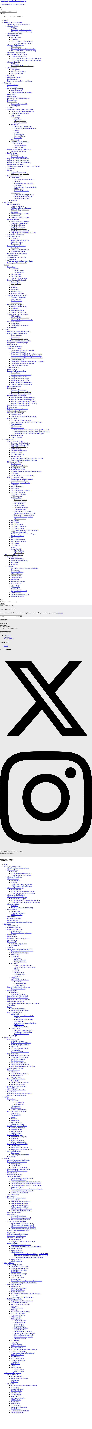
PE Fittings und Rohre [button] (14, 462)
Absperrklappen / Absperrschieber (22, 479)
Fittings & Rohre (9, 1263)
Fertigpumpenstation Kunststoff (21, 375)
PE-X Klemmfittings (17, 454)
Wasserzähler (11, 259)
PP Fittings (14, 963)
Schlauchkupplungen (17, 596)
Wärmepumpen (16, 274)
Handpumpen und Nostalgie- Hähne (19, 341)
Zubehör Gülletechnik (21, 191)
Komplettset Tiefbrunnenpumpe (17, 343)
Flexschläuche (15, 215)
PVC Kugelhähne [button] (16, 498)
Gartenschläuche (16, 577)
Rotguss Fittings (16, 456)
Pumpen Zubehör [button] (12, 418)
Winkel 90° (18, 138)
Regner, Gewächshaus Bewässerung (18, 987)
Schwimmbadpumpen (14, 1151)
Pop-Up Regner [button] (12, 153)
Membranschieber (20, 519)
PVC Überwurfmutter (18, 539)
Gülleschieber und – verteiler (23, 183)
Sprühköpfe (14, 155)
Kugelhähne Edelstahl (18, 225)
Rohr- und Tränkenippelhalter (24, 195)
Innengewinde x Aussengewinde (24, 513)
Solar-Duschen (19, 272)
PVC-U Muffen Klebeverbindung (22, 41)
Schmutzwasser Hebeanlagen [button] (16, 396)
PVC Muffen (15, 521)
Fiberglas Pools (16, 284)
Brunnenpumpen (16, 335)
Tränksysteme (15, 1028)
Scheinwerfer (15, 289)
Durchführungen (12, 79)
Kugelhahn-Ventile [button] (13, 219)
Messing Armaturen (13, 1070)
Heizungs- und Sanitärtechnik (17, 263)
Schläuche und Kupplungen (12, 1373)
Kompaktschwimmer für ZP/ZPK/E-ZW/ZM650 (26, 422)
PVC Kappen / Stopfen (18, 494)
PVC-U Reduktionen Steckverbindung (23, 51)
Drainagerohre (15, 70)
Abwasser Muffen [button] (13, 35)
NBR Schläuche (16, 583)
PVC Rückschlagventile (18, 532)
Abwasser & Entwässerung (12, 866)
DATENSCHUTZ (9, 638)
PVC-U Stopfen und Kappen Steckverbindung (26, 60)
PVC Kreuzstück (16, 496)
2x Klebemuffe (19, 504)
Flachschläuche (16, 576)
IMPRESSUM (8, 637)
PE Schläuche (15, 585)
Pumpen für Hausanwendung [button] (16, 371)
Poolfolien (14, 288)
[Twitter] (46, 744)
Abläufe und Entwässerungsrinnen (18, 24)
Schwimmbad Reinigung (15, 1135)
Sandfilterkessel (16, 303)
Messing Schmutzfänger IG (20, 240)
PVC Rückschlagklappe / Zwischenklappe (24, 530)
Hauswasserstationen (14, 386)
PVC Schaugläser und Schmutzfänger (23, 534)
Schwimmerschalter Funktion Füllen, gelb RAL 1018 (31, 430)
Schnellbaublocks (16, 291)
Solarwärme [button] (15, 269)
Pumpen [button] (6, 329)
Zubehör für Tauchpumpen (19, 365)
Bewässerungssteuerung (15, 929)
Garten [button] (9, 170)
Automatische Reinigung (19, 306)
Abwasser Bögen (12, 870)
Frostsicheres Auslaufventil (19, 223)
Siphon (13, 547)
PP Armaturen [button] (15, 117)
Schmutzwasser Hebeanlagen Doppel (23, 397)
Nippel (16, 132)
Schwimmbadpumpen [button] (14, 322)
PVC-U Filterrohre (17, 73)
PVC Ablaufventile (17, 486)
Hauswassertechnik (13, 1039)
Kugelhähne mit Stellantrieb (20, 231)
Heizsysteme (11, 1099)
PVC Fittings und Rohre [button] (15, 477)
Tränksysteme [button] (15, 193)
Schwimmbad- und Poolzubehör (17, 1144)
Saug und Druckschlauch (19, 591)
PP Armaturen (15, 956)
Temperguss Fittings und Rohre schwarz (24, 460)
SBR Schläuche (16, 593)
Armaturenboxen (12, 85)
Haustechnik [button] (8, 202)
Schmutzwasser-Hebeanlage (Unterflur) (24, 403)
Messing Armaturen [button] (13, 236)
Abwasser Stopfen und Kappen (17, 897)
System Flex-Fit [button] (16, 549)
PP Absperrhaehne (20, 121)
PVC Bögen (15, 488)
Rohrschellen (15, 248)
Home (6, 20)
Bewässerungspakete (14, 87)
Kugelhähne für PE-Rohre (19, 466)
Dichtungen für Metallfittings (20, 443)
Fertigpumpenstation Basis (19, 377)
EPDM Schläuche (16, 574)
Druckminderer (12, 96)
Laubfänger (14, 485)
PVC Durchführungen (18, 492)
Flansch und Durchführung (23, 126)
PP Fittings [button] (14, 124)
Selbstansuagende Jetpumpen (16, 411)
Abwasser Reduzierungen (15, 888)
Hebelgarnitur (18, 185)
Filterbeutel (14, 308)
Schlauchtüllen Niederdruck (20, 980)
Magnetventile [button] (12, 102)
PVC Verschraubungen (18, 541)
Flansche (17, 181)
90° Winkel (18, 143)
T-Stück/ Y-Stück (19, 147)
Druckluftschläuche (17, 572)
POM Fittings (15, 115)
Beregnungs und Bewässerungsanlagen (12, 4)
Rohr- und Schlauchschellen (16, 1079)
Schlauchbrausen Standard (19, 560)
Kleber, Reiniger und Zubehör (20, 483)
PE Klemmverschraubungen (20, 113)
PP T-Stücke (15, 64)
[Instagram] (46, 850)
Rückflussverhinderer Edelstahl (21, 208)
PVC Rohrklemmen (17, 528)
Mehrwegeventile (16, 299)
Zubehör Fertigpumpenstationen (21, 384)
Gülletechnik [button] (15, 178)
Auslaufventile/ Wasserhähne (20, 221)
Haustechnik (8, 1037)
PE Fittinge (14, 473)
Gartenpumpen (15, 337)
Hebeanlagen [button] (11, 388)
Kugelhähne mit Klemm (19, 229)
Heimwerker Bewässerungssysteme (18, 98)
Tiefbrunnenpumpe (13, 367)
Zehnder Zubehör (16, 437)
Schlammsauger (16, 414)
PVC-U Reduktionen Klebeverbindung (23, 49)
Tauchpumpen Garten (14, 1176)
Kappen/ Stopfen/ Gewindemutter (25, 128)
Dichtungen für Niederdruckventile (22, 111)
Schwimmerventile (17, 435)
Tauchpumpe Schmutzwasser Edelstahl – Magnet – (27, 361)
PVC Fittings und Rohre (14, 1299)
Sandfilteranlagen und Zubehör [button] (17, 295)
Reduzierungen (19, 134)
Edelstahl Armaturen (17, 206)
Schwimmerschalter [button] (17, 428)
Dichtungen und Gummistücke (24, 179)
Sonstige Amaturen (20, 123)
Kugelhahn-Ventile (13, 1054)
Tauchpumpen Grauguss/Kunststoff (22, 350)
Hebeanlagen (11, 1214)
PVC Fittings (15, 140)
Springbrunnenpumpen (14, 346)
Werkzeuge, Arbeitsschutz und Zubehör (20, 261)
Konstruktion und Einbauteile (16, 1111)
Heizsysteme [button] (11, 267)
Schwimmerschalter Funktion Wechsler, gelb (29, 433)
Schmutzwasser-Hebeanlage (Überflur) (23, 401)
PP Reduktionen (16, 47)
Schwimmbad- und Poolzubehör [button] (17, 314)
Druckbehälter (15, 373)
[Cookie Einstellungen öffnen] (13, 1428)
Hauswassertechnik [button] (13, 204)
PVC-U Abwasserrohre (18, 71)
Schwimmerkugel (16, 426)
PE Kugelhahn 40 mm (18, 469)
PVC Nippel (15, 522)
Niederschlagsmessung (18, 172)
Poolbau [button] (6, 265)
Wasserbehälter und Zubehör (16, 257)
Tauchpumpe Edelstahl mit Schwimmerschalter (26, 356)
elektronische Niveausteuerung (21, 420)
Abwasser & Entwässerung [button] (13, 22)
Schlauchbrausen (12, 1375)
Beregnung (7, 924)
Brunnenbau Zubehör (14, 77)
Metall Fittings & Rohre (14, 1265)
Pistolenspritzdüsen (17, 559)
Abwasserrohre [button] (12, 68)
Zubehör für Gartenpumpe (19, 339)
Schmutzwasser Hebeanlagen (16, 1221)
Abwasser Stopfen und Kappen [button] (17, 54)
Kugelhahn (17, 119)
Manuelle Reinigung (17, 310)
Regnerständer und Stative (15, 164)
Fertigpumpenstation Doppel (20, 378)
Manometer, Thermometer (15, 234)
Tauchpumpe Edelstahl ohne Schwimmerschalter (26, 358)
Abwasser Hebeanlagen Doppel (21, 392)
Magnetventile (11, 942)
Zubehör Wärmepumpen (19, 278)
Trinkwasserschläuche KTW (20, 594)
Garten (9, 1007)
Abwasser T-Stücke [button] (13, 62)
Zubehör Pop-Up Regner (19, 157)
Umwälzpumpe (12, 369)
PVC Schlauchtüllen (17, 536)
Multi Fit (10, 107)
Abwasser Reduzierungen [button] (15, 45)
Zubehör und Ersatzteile (18, 312)
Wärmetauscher (16, 276)
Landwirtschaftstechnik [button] (14, 176)
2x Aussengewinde (20, 500)
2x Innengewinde (20, 502)
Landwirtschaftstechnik (14, 1012)
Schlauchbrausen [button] (12, 557)
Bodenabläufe (15, 282)
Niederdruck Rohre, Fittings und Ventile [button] (20, 109)
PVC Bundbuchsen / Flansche (20, 490)
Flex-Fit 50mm (19, 551)
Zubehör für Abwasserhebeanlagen (18, 405)
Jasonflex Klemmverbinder (19, 481)
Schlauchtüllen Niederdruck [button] (20, 142)
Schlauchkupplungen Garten (20, 174)
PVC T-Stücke (15, 538)
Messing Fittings (16, 452)
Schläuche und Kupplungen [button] (13, 555)
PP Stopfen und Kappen (18, 56)
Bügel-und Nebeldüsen (18, 151)
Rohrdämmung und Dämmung (17, 253)
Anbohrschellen (16, 464)
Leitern (13, 286)
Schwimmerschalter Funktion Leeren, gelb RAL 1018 (31, 431)
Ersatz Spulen (15, 106)
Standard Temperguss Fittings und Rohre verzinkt (27, 458)
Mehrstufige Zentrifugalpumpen (17, 409)
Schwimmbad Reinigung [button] (15, 305)
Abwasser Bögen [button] (12, 26)
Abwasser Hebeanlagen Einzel (21, 394)
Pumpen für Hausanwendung (16, 1198)
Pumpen (6, 1158)
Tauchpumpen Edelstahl (18, 352)
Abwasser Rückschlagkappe (16, 52)
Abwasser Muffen (13, 879)
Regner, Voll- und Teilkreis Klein (18, 160)
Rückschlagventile (17, 242)
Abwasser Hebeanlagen (18, 390)
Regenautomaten (16, 90)
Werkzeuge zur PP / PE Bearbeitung (22, 475)
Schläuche (10, 1384)
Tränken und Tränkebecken (23, 196)
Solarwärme (14, 1100)
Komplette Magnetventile (19, 104)
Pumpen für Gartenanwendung (17, 1162)
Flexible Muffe (16, 37)
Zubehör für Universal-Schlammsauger (23, 416)
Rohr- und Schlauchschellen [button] (16, 246)
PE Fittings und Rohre (14, 1284)
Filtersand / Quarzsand (18, 297)
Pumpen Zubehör (12, 1243)
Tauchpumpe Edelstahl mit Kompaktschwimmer (26, 354)
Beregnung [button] (7, 83)
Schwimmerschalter (17, 360)
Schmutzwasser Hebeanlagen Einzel (22, 399)
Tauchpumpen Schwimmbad (20, 325)
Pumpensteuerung (16, 424)
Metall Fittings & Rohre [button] (15, 441)
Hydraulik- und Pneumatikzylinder (25, 187)
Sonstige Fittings (19, 136)
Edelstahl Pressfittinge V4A (20, 445)
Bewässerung (15, 570)
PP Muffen (14, 39)
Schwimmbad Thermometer (20, 318)
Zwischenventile (16, 244)
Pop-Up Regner (12, 990)
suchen (2, 13)
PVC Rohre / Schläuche (18, 526)
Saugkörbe (14, 212)
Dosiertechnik (11, 94)
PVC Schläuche (16, 589)
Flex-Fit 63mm (19, 553)
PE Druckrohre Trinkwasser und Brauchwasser (26, 471)
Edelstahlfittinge (16, 449)
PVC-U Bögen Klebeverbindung (21, 30)
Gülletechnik (15, 1014)
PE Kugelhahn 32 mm (18, 468)
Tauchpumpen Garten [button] (14, 348)
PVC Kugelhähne (16, 1319)
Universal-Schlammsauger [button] (15, 413)
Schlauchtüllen (15, 316)
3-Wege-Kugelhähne (21, 507)
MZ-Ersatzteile (19, 189)
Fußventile (14, 238)
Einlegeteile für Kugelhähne (23, 511)
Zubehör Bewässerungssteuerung (21, 92)
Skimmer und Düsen (17, 293)
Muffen (16, 130)
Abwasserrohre (12, 909)
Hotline (6, 17)
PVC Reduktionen (17, 524)
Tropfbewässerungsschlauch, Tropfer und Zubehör (23, 166)
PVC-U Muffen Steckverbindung (21, 43)
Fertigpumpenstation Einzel (20, 380)
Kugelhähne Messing (18, 227)
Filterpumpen (15, 323)
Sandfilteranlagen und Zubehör (17, 1126)
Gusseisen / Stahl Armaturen (20, 217)
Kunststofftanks (12, 100)
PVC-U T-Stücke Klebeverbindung (22, 66)
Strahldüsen (14, 564)
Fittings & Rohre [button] (9, 439)
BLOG (6, 646)
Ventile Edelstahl (12, 255)
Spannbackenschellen (18, 251)
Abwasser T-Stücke (13, 904)
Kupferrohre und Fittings (19, 451)
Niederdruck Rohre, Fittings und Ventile (20, 949)
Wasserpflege (11, 327)
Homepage (59, 613)
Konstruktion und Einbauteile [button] (16, 280)
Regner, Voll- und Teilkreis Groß (18, 159)
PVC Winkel (15, 543)
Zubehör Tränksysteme (21, 198)
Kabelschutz (15, 579)
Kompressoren (12, 407)
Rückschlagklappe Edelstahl (20, 210)
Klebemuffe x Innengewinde (23, 517)
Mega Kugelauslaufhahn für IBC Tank (23, 233)
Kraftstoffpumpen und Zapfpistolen (18, 331)
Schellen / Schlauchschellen (20, 250)
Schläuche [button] (10, 566)
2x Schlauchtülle (19, 505)
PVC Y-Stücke (15, 545)
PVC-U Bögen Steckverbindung (21, 32)
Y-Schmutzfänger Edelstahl (20, 214)
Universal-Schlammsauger (15, 1237)
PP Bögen (14, 28)
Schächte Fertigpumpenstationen (21, 382)
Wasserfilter (11, 168)
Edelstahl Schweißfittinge (19, 447)
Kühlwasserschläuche (18, 581)
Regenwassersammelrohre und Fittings (19, 81)
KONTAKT (7, 635)
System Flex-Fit (16, 1367)
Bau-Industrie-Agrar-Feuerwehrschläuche (24, 568)
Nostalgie (14, 200)
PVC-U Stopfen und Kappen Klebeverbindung (26, 58)
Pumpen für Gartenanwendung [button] (17, 333)
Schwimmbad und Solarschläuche (22, 320)
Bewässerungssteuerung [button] (15, 89)
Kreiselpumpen (12, 344)
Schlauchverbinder (20, 145)
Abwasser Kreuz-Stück (14, 34)
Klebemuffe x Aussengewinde (24, 515)
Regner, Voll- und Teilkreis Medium (19, 162)
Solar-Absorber (19, 270)
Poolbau (6, 1097)
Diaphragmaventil (20, 509)
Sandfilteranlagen (16, 301)
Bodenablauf (11, 75)
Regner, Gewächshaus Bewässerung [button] (19, 149)
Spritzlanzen (15, 562)
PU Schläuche (15, 587)
